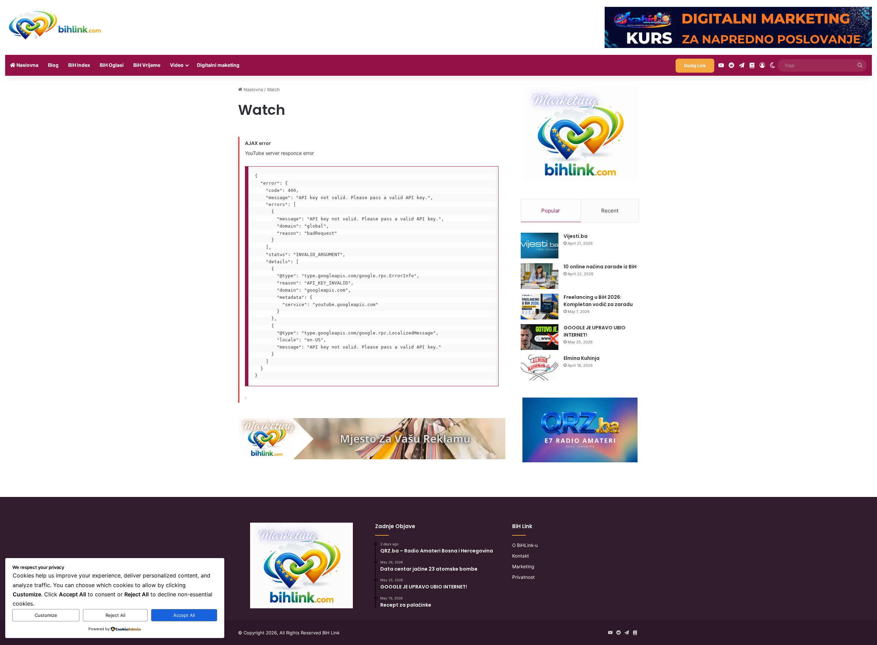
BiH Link (330, 632)
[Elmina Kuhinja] (539, 367)
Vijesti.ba (576, 236)
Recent (609, 210)
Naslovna (26, 65)
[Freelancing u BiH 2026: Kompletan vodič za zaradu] (539, 306)
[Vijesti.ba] (539, 245)
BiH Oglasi (112, 65)
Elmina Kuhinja (582, 358)
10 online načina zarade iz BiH (600, 266)
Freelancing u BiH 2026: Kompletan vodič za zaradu (598, 301)
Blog (53, 65)
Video (177, 65)
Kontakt (520, 556)
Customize (46, 615)
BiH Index (79, 65)
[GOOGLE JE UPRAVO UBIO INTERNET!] (539, 337)
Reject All (115, 615)
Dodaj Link (695, 65)
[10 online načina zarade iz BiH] (539, 276)
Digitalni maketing (218, 65)
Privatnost (523, 577)
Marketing (523, 566)
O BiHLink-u (525, 545)
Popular (550, 210)
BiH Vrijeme (146, 65)
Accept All (184, 615)
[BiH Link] (55, 24)
